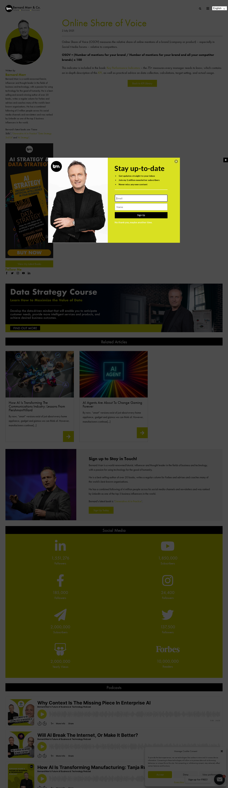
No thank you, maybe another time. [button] (133, 222)
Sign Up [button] (141, 215)
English (217, 8)
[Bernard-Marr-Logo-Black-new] (22, 6)
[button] (176, 161)
